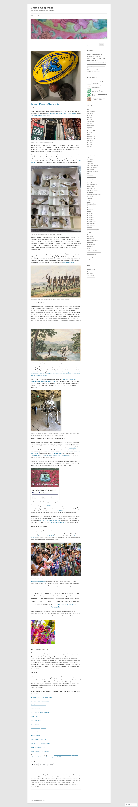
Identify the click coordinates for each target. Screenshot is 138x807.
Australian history (57, 780)
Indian (74, 536)
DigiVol (48, 505)
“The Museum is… (96, 98)
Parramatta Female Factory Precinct (51, 455)
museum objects (91, 225)
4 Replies (33, 108)
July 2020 (89, 115)
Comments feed (91, 275)
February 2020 (90, 119)
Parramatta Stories (35, 708)
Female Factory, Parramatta (38, 747)
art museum (68, 775)
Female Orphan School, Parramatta (40, 751)
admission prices (91, 157)
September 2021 (91, 111)
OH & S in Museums (92, 233)
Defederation (90, 186)
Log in (88, 271)
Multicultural (90, 213)
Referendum (90, 242)
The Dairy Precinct (35, 735)
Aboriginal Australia (47, 775)
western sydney (91, 259)
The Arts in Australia (67, 778)
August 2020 (90, 113)
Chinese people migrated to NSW (46, 536)
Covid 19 (89, 181)
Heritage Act (72, 448)
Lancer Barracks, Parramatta (38, 739)
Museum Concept (46, 778)
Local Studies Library (68, 262)
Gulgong (89, 200)
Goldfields (89, 198)
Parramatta (58, 778)
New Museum (57, 784)
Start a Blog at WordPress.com (37, 800)
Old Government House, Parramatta (40, 712)
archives (51, 780)
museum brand (37, 778)
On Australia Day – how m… (98, 90)
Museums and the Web (93, 231)
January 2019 (90, 125)
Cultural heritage (42, 776)
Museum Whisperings (42, 7)
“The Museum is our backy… (98, 98)
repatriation (90, 246)
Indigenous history (48, 782)
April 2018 (89, 127)
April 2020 (89, 117)
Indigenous (90, 207)
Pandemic (89, 234)
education (36, 782)
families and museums (92, 190)
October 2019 (90, 121)
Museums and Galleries (48, 784)
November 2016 (91, 138)
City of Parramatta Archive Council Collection (42, 697)
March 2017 (90, 134)
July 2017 (89, 132)
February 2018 (90, 129)
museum (89, 215)
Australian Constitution (92, 171)
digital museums (91, 188)
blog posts (54, 518)
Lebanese (33, 537)
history (41, 782)
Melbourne (90, 209)
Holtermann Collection (92, 206)
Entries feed (90, 273)
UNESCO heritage (91, 254)
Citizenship (90, 175)
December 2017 (91, 131)
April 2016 (89, 146)
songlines (89, 248)
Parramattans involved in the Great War (49, 520)
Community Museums (92, 179)
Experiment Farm (35, 724)
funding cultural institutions (94, 194)
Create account (91, 269)
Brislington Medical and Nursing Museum (41, 743)
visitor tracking (90, 258)
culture (32, 782)
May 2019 (89, 123)
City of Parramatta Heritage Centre (40, 701)
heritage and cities (72, 776)
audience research (92, 167)
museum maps (91, 223)
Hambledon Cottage (36, 455)
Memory (89, 211)
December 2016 (91, 136)
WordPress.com (91, 277)
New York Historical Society (38, 115)
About (38, 15)
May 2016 (89, 144)
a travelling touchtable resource (58, 522)
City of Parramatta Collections (38, 705)
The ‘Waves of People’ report (38, 581)
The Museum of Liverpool (69, 113)
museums (53, 778)
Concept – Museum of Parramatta (45, 104)
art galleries (62, 775)
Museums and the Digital (93, 229)
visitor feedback (91, 256)
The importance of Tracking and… (98, 86)
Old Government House (66, 451)
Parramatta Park (35, 732)
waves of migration (71, 784)
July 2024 (89, 109)
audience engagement (92, 165)
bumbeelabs (95, 81)
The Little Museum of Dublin (54, 113)
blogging (36, 776)
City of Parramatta (66, 780)
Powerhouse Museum (92, 240)
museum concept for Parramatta (61, 782)
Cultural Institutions (51, 776)
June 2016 (89, 142)
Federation (90, 192)
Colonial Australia (91, 177)
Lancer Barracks (65, 455)
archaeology (56, 775)
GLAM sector (60, 776)
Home (32, 15)
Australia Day (90, 169)
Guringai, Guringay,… (97, 90)
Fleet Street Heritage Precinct (38, 728)
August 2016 (90, 140)
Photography (90, 238)
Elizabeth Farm (57, 453)
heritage (65, 776)
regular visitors (91, 244)
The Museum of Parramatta (94, 252)
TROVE (61, 511)
